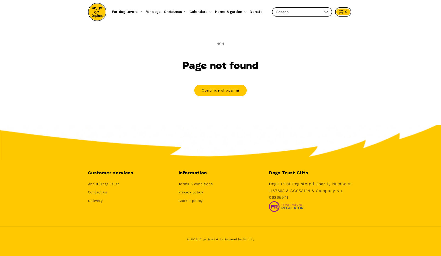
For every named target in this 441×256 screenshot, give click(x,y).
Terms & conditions (195, 184)
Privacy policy (190, 192)
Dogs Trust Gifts (211, 239)
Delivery (95, 201)
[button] (343, 12)
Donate (256, 12)
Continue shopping (221, 90)
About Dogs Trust (103, 184)
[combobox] (298, 12)
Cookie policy (190, 201)
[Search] (326, 12)
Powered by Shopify (239, 239)
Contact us (97, 192)
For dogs (153, 12)
